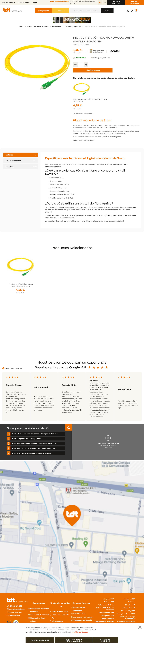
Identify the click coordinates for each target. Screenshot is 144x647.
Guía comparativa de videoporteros (26, 439)
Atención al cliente (17, 609)
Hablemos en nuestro (61, 616)
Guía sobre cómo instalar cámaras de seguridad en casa (35, 434)
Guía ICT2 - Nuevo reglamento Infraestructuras (31, 453)
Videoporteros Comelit (82, 620)
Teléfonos (131, 602)
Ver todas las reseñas (13, 368)
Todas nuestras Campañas (79, 609)
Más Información (13, 161)
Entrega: (96, 58)
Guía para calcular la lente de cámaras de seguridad (33, 448)
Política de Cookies (80, 632)
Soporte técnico (15, 612)
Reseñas (9, 167)
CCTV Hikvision (79, 614)
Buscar (107, 11)
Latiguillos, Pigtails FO (73, 26)
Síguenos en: (57, 621)
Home (21, 26)
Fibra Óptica (56, 26)
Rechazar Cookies (105, 640)
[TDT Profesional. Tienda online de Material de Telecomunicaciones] (12, 10)
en (105, 2)
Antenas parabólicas (106, 605)
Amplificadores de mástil (104, 621)
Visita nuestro (60, 612)
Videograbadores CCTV (126, 614)
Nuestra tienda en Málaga (37, 619)
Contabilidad (14, 615)
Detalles (9, 155)
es (100, 2)
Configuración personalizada (74, 640)
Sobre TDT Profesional (39, 615)
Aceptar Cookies (40, 640)
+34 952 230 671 (15, 606)
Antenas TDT (109, 602)
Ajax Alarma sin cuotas (82, 617)
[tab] (20, 155)
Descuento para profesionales (98, 51)
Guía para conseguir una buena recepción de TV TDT (34, 444)
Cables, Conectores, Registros (37, 26)
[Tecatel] (114, 52)
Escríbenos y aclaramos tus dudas (39, 610)
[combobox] (85, 10)
